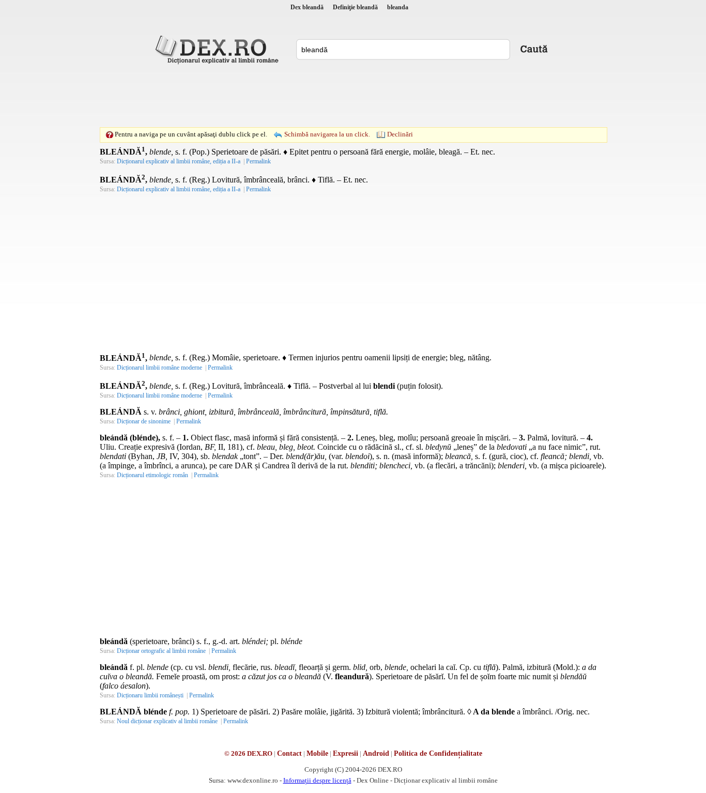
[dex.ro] (218, 49)
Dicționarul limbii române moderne (159, 367)
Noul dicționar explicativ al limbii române (167, 721)
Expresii (345, 753)
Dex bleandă (307, 7)
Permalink (258, 161)
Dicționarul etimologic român (152, 475)
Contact (289, 753)
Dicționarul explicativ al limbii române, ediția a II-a (178, 161)
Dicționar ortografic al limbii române (161, 650)
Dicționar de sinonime (144, 421)
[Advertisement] (353, 95)
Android (376, 753)
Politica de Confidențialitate (438, 753)
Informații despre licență (317, 780)
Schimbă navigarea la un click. (327, 134)
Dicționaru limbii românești (150, 695)
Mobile (317, 753)
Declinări (400, 134)
